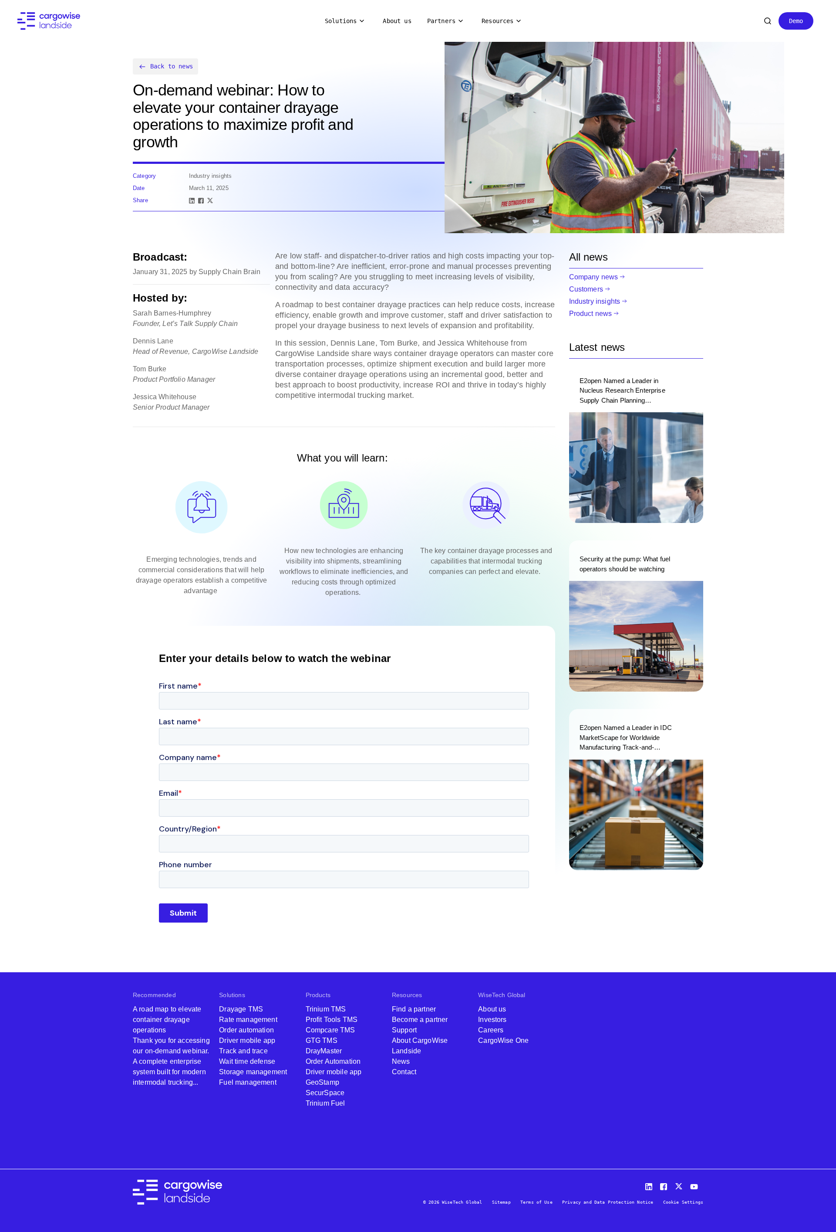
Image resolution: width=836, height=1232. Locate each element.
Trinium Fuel (325, 1103)
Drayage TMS (241, 1009)
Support (404, 1030)
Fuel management (247, 1082)
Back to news (171, 66)
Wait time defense (247, 1061)
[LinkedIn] (192, 201)
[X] (210, 201)
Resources (497, 20)
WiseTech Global (501, 994)
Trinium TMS (326, 1009)
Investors (492, 1019)
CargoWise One (503, 1040)
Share (140, 200)
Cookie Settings (683, 1202)
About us (397, 20)
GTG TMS (321, 1040)
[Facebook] (201, 201)
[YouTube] (695, 1184)
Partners (441, 20)
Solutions (341, 20)
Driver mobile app (247, 1040)
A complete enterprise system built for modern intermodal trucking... (169, 1072)
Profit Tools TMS (332, 1019)
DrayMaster (324, 1051)
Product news (590, 313)
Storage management (253, 1072)
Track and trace (243, 1051)
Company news (593, 277)
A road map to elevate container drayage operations (167, 1019)
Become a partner (420, 1019)
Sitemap (501, 1202)
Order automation (246, 1030)
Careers (490, 1030)
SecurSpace (325, 1092)
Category (144, 176)
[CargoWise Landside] (48, 21)
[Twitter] (679, 1184)
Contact (404, 1072)
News (401, 1061)
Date (139, 188)
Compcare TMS (330, 1030)
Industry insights (594, 301)
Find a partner (414, 1009)
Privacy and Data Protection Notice (607, 1202)
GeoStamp (322, 1082)
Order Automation (333, 1061)
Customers (586, 289)
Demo (796, 20)
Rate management (248, 1019)
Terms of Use (536, 1202)
